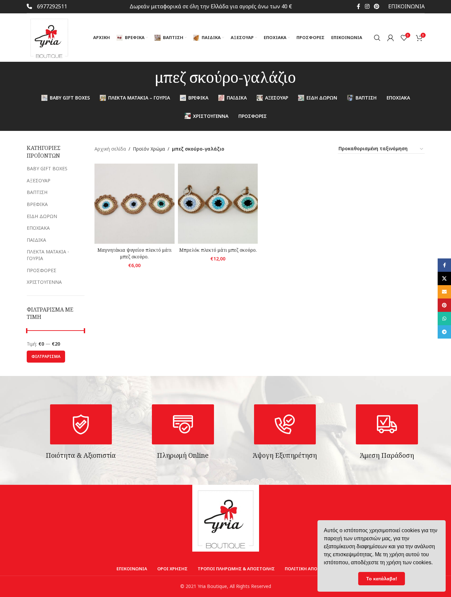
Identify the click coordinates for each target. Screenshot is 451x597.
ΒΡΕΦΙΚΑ (37, 204)
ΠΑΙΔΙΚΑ (36, 240)
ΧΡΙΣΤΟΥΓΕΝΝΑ (44, 282)
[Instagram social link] (367, 6)
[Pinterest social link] (376, 6)
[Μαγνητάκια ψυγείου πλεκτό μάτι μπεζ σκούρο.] (134, 204)
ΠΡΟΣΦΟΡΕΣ (41, 270)
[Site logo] (49, 37)
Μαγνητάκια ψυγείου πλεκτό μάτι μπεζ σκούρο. (134, 253)
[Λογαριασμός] (390, 37)
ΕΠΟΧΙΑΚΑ (38, 228)
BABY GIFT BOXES (47, 168)
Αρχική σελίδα (110, 149)
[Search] (377, 37)
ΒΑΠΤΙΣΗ (37, 192)
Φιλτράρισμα (45, 356)
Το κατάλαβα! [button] (381, 578)
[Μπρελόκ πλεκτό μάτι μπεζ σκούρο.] (218, 204)
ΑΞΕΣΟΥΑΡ (38, 180)
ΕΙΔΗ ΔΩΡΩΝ (42, 216)
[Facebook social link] (359, 6)
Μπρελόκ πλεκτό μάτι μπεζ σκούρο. (218, 250)
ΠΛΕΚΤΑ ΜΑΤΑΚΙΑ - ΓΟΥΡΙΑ (48, 254)
